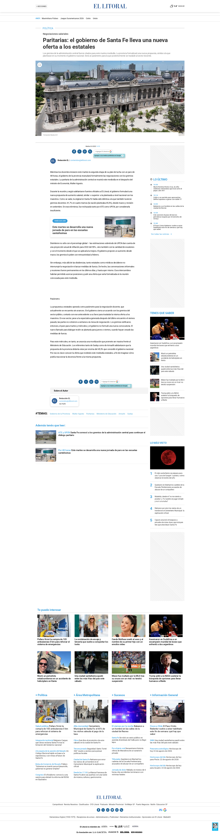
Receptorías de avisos (85, 817)
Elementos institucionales (130, 817)
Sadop (130, 414)
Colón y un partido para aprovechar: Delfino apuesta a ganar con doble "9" (167, 197)
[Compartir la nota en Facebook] (74, 151)
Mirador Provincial (116, 804)
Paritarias (90, 414)
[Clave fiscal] (215, 830)
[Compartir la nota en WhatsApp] (84, 151)
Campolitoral (57, 804)
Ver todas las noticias (160, 234)
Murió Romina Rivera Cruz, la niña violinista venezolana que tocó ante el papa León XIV (167, 187)
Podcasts (104, 804)
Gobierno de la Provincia (60, 414)
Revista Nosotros (71, 804)
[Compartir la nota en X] (79, 151)
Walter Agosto (78, 414)
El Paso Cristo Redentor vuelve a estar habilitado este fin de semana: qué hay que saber (168, 226)
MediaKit (167, 817)
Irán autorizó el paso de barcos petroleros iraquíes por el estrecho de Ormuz (167, 216)
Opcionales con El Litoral (152, 817)
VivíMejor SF (130, 804)
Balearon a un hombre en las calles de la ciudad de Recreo (168, 206)
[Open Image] (39, 64)
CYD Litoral (94, 804)
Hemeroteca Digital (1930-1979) (62, 817)
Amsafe (122, 414)
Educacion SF (162, 804)
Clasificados (84, 804)
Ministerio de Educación (106, 414)
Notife (152, 804)
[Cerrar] (122, 155)
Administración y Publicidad (107, 817)
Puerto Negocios (142, 804)
